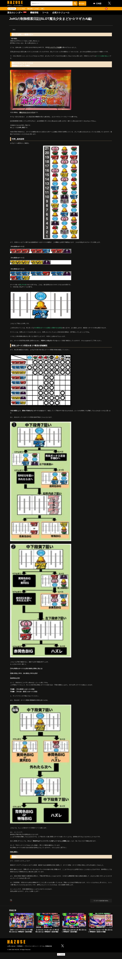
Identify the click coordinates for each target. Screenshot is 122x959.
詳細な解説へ (14, 852)
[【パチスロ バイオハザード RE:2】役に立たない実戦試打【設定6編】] (48, 920)
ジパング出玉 (21, 8)
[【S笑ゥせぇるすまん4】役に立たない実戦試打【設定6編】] (74, 920)
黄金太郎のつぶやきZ (33, 8)
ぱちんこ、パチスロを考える (15, 5)
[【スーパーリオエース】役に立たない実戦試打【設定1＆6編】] (100, 920)
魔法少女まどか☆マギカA (27, 112)
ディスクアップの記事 (54, 47)
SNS (42, 8)
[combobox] (52, 3)
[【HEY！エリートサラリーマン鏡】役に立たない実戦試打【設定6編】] (21, 920)
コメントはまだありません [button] (101, 900)
